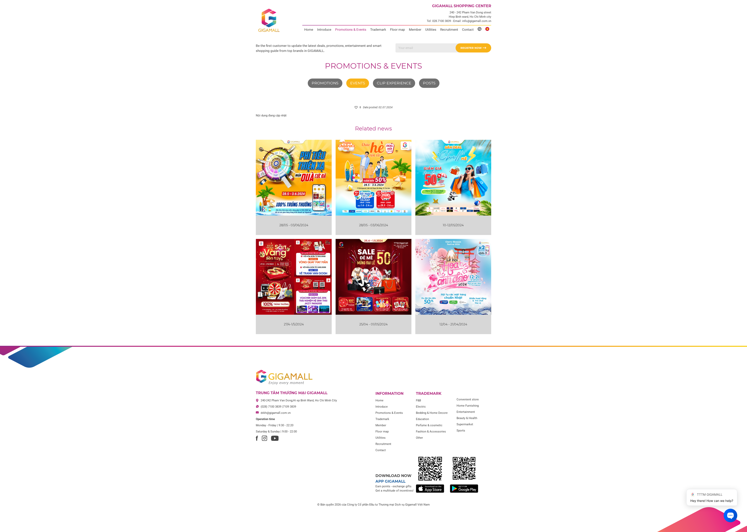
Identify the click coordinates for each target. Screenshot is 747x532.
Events (357, 83)
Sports (461, 430)
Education (422, 419)
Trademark (378, 29)
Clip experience (394, 83)
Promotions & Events (350, 29)
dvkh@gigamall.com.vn (276, 413)
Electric (421, 406)
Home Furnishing (468, 405)
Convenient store (468, 399)
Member (415, 29)
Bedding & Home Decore (432, 413)
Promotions (325, 83)
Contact (468, 29)
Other (419, 437)
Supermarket (465, 424)
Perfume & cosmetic (429, 425)
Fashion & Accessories (431, 431)
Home (308, 29)
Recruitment (449, 29)
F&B (418, 400)
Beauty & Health (467, 418)
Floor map (397, 29)
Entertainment (466, 412)
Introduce (324, 29)
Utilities (430, 29)
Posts (429, 83)
